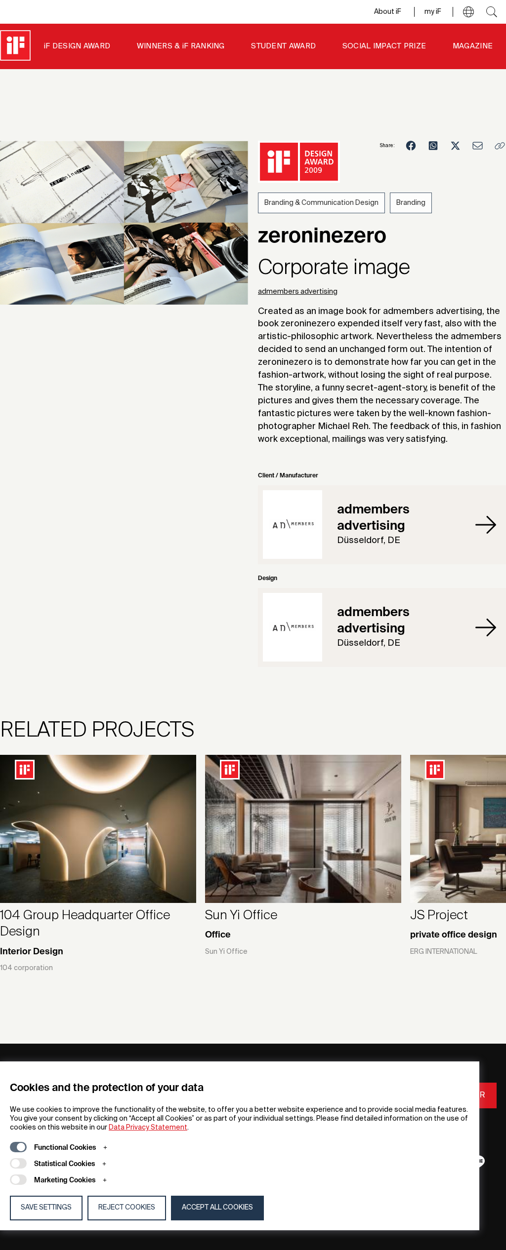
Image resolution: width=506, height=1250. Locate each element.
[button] (468, 12)
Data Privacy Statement (148, 1127)
